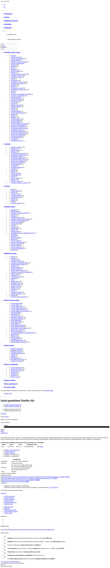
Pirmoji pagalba (15, 245)
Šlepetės (13, 198)
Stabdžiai (13, 85)
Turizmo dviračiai (16, 57)
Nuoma (6, 17)
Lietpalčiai (14, 169)
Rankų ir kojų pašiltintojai (18, 134)
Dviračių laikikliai (16, 120)
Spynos (13, 103)
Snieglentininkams (16, 312)
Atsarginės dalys (15, 339)
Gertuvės (13, 109)
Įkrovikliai (14, 236)
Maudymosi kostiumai (17, 353)
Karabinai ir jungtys (16, 261)
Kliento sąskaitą (9, 380)
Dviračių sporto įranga (12, 52)
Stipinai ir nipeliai (16, 71)
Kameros (13, 66)
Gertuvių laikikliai (16, 111)
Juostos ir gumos (15, 286)
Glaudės (13, 355)
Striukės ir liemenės (16, 147)
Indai (12, 225)
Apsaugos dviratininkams (18, 125)
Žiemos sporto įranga (11, 300)
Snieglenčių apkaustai (17, 317)
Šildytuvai (14, 250)
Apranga (7, 144)
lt (4, 6)
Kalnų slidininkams (16, 320)
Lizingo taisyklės (8, 501)
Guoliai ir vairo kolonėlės (18, 95)
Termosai (13, 227)
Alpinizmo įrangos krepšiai (18, 297)
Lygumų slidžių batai (16, 306)
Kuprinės (13, 214)
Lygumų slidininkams (17, 303)
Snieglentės (14, 314)
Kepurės (13, 179)
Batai (12, 189)
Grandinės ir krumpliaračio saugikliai (21, 94)
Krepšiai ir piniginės (16, 217)
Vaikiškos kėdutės (16, 106)
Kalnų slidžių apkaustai (17, 325)
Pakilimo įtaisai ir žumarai (18, 264)
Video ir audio (15, 377)
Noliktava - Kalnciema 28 (12, 454)
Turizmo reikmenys (16, 240)
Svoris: (2, 422)
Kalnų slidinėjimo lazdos (17, 326)
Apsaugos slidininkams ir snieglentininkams (23, 332)
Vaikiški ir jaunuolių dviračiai (19, 62)
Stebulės (13, 72)
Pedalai (13, 86)
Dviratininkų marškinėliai (18, 131)
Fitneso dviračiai (15, 60)
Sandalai (13, 192)
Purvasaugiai (14, 102)
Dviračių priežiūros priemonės (19, 123)
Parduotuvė (8, 14)
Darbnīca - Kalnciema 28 (12, 456)
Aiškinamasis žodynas (10, 510)
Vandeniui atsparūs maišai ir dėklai (20, 219)
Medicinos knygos (16, 370)
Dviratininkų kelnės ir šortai (18, 133)
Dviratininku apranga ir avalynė (19, 128)
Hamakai (13, 216)
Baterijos (13, 239)
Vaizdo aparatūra (15, 237)
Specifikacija (4, 433)
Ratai (12, 68)
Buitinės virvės (15, 287)
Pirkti (2, 431)
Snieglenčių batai (15, 315)
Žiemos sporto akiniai (17, 331)
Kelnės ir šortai (15, 150)
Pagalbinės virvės (15, 284)
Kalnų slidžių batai (16, 322)
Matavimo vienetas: (6, 419)
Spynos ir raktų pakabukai (18, 242)
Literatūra (13, 375)
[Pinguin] (3, 413)
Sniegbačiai (14, 334)
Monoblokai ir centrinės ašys (19, 89)
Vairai (12, 79)
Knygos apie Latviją (16, 369)
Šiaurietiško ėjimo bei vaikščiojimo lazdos (22, 233)
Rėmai (13, 91)
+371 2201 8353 (53, 487)
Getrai (12, 201)
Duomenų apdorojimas (10, 502)
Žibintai (13, 230)
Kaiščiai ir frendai (16, 269)
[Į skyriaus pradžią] (3, 45)
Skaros (13, 176)
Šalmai (13, 256)
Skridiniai (14, 266)
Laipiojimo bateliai (16, 195)
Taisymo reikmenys (16, 247)
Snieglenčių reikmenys (17, 319)
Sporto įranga (9, 345)
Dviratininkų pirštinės (17, 136)
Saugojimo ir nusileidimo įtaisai (19, 263)
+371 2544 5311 (5, 561)
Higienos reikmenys (16, 244)
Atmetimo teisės (8, 504)
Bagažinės (14, 117)
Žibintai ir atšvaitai (16, 105)
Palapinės (13, 210)
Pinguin (7, 416)
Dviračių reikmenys (16, 97)
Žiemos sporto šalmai (17, 329)
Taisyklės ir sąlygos (9, 496)
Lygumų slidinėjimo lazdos (18, 309)
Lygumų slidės (15, 305)
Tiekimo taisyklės (9, 497)
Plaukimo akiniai (15, 350)
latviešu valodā (49, 390)
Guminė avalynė (15, 194)
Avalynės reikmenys (16, 203)
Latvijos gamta (8, 513)
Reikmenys (14, 289)
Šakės (12, 92)
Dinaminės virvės (15, 283)
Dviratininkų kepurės (16, 140)
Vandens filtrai (15, 228)
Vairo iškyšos (14, 80)
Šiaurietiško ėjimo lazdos (17, 359)
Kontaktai (7, 24)
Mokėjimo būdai (8, 507)
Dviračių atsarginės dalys (18, 63)
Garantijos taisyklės (9, 499)
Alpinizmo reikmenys (17, 293)
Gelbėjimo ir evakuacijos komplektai (21, 272)
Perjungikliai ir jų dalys (17, 83)
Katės (12, 290)
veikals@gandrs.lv (15, 561)
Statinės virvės (15, 281)
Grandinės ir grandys (16, 75)
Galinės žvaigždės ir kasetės (18, 74)
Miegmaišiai (14, 211)
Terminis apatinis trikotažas (18, 153)
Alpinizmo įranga (10, 253)
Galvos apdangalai (16, 173)
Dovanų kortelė (9, 387)
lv (4, 4)
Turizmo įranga (9, 206)
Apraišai (13, 258)
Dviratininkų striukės (16, 129)
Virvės (13, 280)
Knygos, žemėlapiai (11, 364)
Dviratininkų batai (16, 137)
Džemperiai (14, 148)
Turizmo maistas (15, 223)
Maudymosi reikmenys (17, 348)
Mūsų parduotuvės (10, 384)
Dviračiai (13, 55)
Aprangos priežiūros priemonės (19, 182)
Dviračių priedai (15, 122)
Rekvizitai (7, 508)
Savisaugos (14, 275)
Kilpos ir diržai (15, 273)
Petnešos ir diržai (15, 181)
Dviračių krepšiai (15, 119)
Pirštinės (13, 172)
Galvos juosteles (15, 178)
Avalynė (7, 186)
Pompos (13, 108)
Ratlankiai (13, 69)
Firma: (3, 416)
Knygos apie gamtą (16, 367)
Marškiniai (14, 152)
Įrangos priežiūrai (15, 337)
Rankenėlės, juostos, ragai (18, 82)
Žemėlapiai (14, 374)
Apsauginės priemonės (17, 248)
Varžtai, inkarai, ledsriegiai (18, 270)
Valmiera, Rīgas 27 (10, 451)
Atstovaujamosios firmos (11, 511)
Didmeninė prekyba (11, 21)
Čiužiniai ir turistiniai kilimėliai (19, 213)
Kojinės (13, 170)
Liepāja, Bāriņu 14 (10, 453)
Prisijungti (3, 493)
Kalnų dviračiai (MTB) (17, 58)
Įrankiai (13, 114)
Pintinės (13, 116)
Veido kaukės (14, 175)
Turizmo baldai (15, 231)
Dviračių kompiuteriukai (17, 112)
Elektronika (14, 234)
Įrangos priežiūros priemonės (19, 342)
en (4, 7)
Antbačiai (13, 139)
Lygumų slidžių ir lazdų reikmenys (20, 311)
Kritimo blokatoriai (16, 267)
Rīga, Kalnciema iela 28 (13, 450)
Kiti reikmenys (15, 358)
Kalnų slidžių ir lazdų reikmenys (20, 328)
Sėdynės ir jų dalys (16, 77)
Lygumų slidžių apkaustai (18, 308)
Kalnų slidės (14, 323)
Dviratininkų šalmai (16, 99)
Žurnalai (13, 372)
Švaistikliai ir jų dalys (17, 88)
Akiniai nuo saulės (16, 100)
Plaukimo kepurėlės (16, 351)
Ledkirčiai (13, 278)
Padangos (13, 65)
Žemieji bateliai (15, 191)
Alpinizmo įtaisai (15, 259)
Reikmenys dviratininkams (18, 126)
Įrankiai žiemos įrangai (17, 340)
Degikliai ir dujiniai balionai (18, 220)
